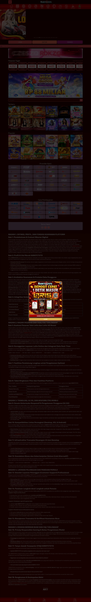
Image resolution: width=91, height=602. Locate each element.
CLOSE (45, 319)
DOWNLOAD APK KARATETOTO (45, 316)
